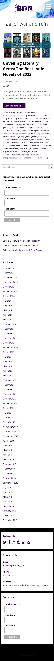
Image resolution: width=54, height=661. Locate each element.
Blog (13, 112)
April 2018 (7, 501)
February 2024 (9, 324)
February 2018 (9, 510)
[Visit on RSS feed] (28, 543)
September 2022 (10, 403)
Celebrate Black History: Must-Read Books (22, 250)
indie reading (34, 133)
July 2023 (7, 356)
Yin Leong (44, 158)
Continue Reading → (14, 105)
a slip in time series (21, 118)
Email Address (12, 187)
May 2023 (7, 366)
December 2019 (10, 422)
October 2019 (9, 431)
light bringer (35, 137)
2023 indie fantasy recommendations (27, 115)
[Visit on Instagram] (13, 543)
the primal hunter (22, 149)
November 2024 (10, 282)
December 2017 (10, 520)
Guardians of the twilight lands (15, 130)
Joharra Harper (9, 137)
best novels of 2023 (40, 121)
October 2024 (9, 286)
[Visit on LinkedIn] (23, 543)
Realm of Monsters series (28, 143)
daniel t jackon (19, 124)
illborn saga (13, 133)
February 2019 (9, 464)
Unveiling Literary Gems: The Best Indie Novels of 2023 (23, 68)
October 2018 (9, 478)
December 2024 (10, 277)
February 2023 (9, 380)
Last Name (9, 208)
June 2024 (7, 305)
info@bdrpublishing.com (14, 565)
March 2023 (8, 375)
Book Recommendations (25, 112)
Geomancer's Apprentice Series (30, 127)
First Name (9, 198)
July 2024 (7, 300)
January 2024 (9, 329)
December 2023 (10, 333)
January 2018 (9, 515)
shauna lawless (9, 146)
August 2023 (8, 352)
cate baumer (8, 124)
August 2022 (8, 408)
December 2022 (10, 389)
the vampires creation (18, 152)
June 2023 (7, 361)
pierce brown (36, 140)
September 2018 (10, 482)
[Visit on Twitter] (5, 543)
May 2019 (7, 450)
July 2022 (7, 412)
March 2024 (8, 319)
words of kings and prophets (27, 158)
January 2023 (9, 385)
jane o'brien (45, 133)
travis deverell (24, 155)
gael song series (9, 127)
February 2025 (9, 268)
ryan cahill (44, 143)
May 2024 (7, 310)
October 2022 (9, 398)
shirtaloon (20, 146)
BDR (7, 86)
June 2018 (7, 492)
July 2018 (7, 487)
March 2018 (8, 506)
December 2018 (10, 473)
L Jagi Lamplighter (23, 137)
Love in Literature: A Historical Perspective (22, 241)
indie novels (23, 133)
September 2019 (10, 436)
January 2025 (9, 272)
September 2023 (10, 347)
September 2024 (10, 291)
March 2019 (8, 459)
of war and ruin (24, 140)
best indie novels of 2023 (21, 121)
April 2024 (7, 315)
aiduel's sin (33, 118)
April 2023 (7, 370)
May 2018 (7, 497)
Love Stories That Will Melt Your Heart (20, 245)
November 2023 (10, 338)
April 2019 (7, 454)
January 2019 (9, 468)
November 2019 (10, 426)
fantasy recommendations (36, 124)
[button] (49, 5)
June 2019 (7, 445)
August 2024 (8, 296)
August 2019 (8, 441)
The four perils (9, 149)
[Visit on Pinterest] (18, 543)
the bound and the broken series (37, 146)
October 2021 (9, 417)
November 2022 (10, 394)
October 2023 (9, 342)
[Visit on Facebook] (9, 543)
